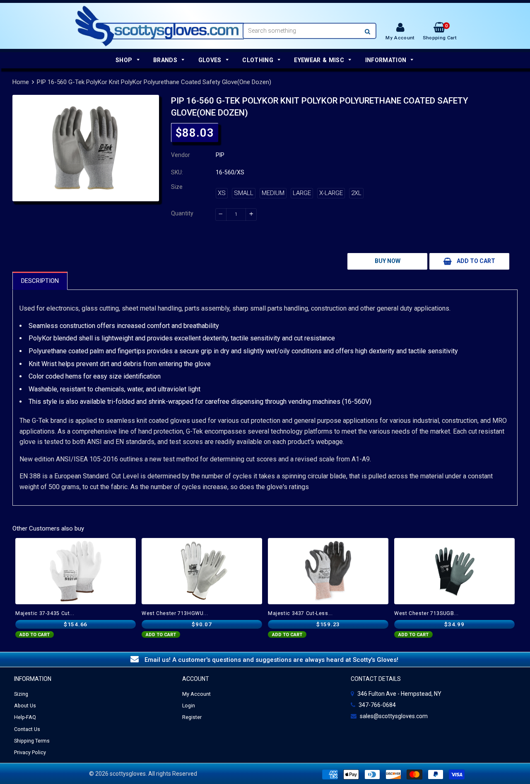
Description (40, 281)
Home (20, 82)
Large (302, 193)
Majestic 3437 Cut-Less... (300, 613)
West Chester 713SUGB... (426, 613)
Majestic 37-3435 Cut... (44, 613)
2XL (356, 193)
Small (243, 193)
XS (222, 193)
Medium (273, 193)
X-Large (331, 193)
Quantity (182, 213)
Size (177, 186)
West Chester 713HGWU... (175, 613)
